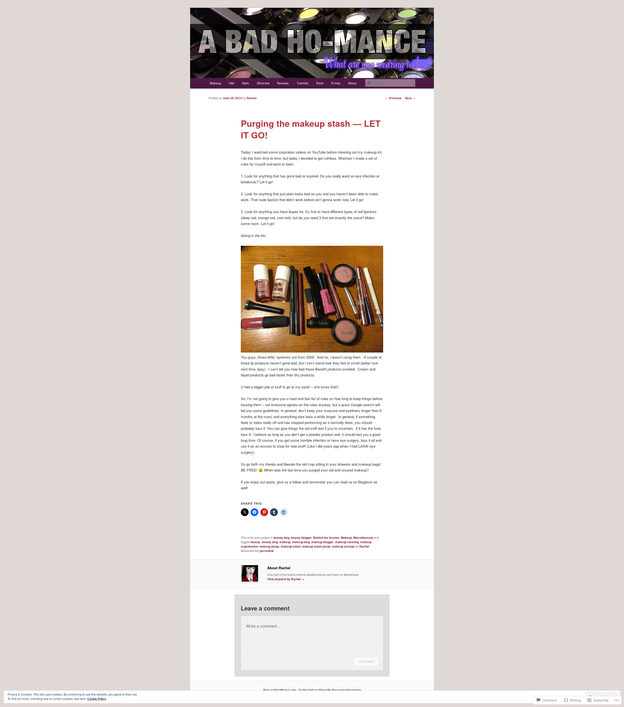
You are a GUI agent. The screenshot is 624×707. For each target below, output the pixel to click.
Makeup (215, 83)
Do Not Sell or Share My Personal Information (329, 690)
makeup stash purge (316, 546)
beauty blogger (301, 537)
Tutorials (303, 83)
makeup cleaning (347, 542)
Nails (245, 83)
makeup (285, 542)
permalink (267, 551)
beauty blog (281, 537)
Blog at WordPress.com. (280, 690)
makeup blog (301, 542)
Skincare (263, 83)
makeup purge (269, 546)
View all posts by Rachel (285, 579)
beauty (255, 542)
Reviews (283, 83)
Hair (231, 83)
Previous (393, 98)
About (352, 83)
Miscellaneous (363, 537)
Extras (336, 83)
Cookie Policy (96, 699)
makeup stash (291, 546)
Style (319, 83)
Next (410, 98)
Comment (366, 661)
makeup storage (343, 546)
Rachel (251, 98)
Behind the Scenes (326, 537)
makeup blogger (322, 542)
